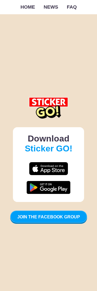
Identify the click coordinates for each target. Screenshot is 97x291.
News (51, 7)
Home (27, 7)
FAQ (72, 7)
